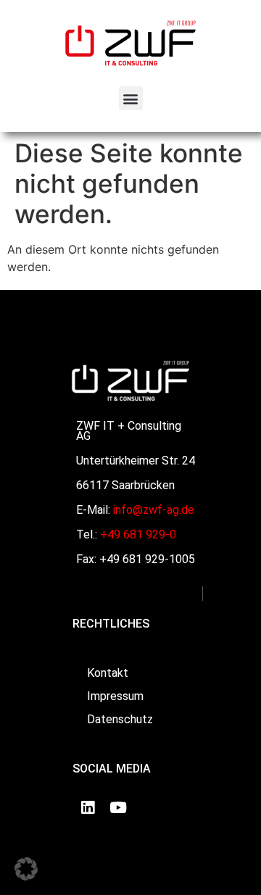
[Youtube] (118, 807)
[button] (131, 98)
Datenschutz (120, 719)
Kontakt (107, 673)
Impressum (115, 696)
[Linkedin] (87, 807)
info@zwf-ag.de (153, 510)
